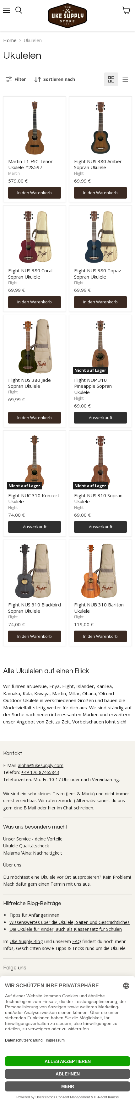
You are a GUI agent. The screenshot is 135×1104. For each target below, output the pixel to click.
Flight (79, 173)
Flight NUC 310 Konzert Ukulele (33, 498)
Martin (14, 173)
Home (10, 40)
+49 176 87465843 (40, 772)
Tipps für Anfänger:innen (34, 915)
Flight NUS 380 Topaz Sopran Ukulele (97, 273)
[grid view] (111, 79)
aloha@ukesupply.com (40, 765)
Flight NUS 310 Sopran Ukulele (98, 498)
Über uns (12, 865)
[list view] (125, 79)
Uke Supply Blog (26, 941)
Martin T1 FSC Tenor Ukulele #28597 (30, 164)
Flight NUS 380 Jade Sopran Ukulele (29, 383)
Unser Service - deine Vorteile (32, 839)
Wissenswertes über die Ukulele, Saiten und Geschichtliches (69, 922)
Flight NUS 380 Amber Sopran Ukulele (98, 164)
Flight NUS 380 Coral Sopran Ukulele (30, 273)
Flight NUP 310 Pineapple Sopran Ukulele (93, 386)
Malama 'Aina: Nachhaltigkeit (32, 853)
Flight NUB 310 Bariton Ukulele (99, 607)
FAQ (76, 941)
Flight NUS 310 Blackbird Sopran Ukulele (34, 607)
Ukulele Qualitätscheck (26, 846)
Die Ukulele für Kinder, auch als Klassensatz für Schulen (65, 929)
